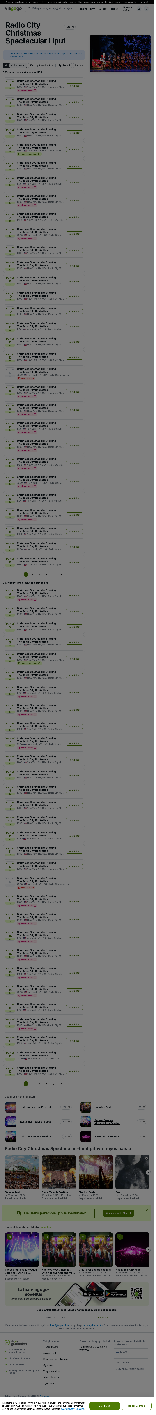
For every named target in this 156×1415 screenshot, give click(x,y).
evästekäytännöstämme (72, 1409)
